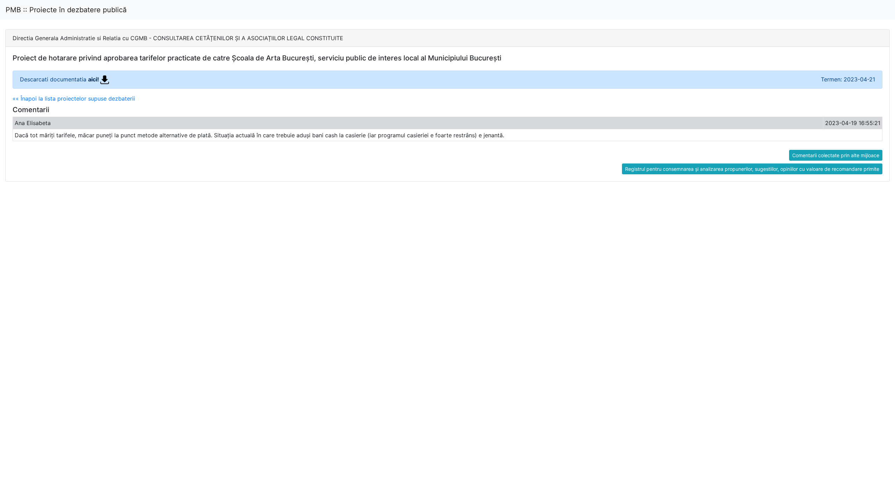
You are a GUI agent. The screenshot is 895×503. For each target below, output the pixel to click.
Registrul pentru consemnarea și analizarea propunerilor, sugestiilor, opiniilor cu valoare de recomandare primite (752, 169)
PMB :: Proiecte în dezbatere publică (66, 10)
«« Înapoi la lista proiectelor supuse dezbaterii (74, 98)
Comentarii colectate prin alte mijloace (835, 155)
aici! (94, 79)
